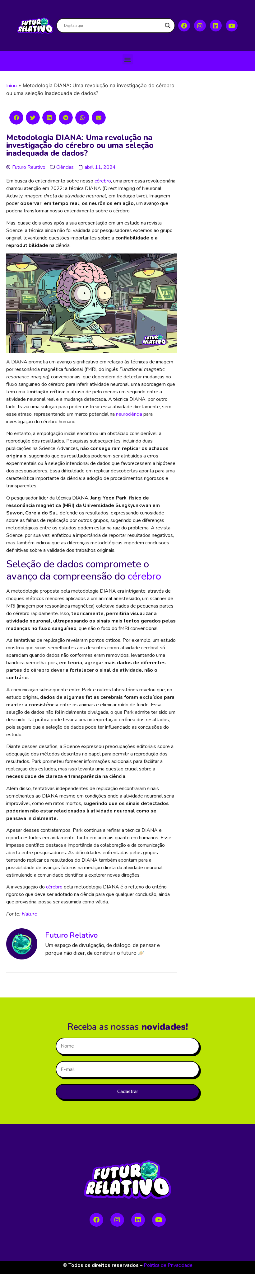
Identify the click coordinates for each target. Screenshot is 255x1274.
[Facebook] (184, 25)
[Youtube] (232, 25)
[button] (128, 59)
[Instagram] (200, 25)
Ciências (65, 167)
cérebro (103, 181)
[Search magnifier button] (167, 25)
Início (11, 85)
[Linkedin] (216, 25)
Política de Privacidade (168, 1265)
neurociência (129, 414)
